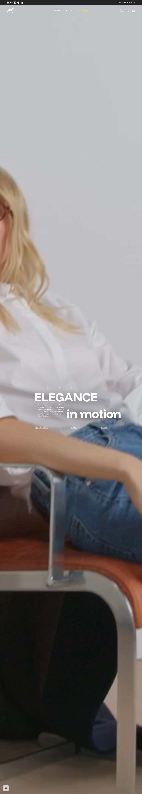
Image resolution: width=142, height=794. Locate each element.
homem (74, 427)
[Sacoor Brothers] (10, 10)
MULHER (68, 10)
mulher (104, 427)
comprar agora (41, 427)
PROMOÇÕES (83, 10)
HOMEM (56, 10)
